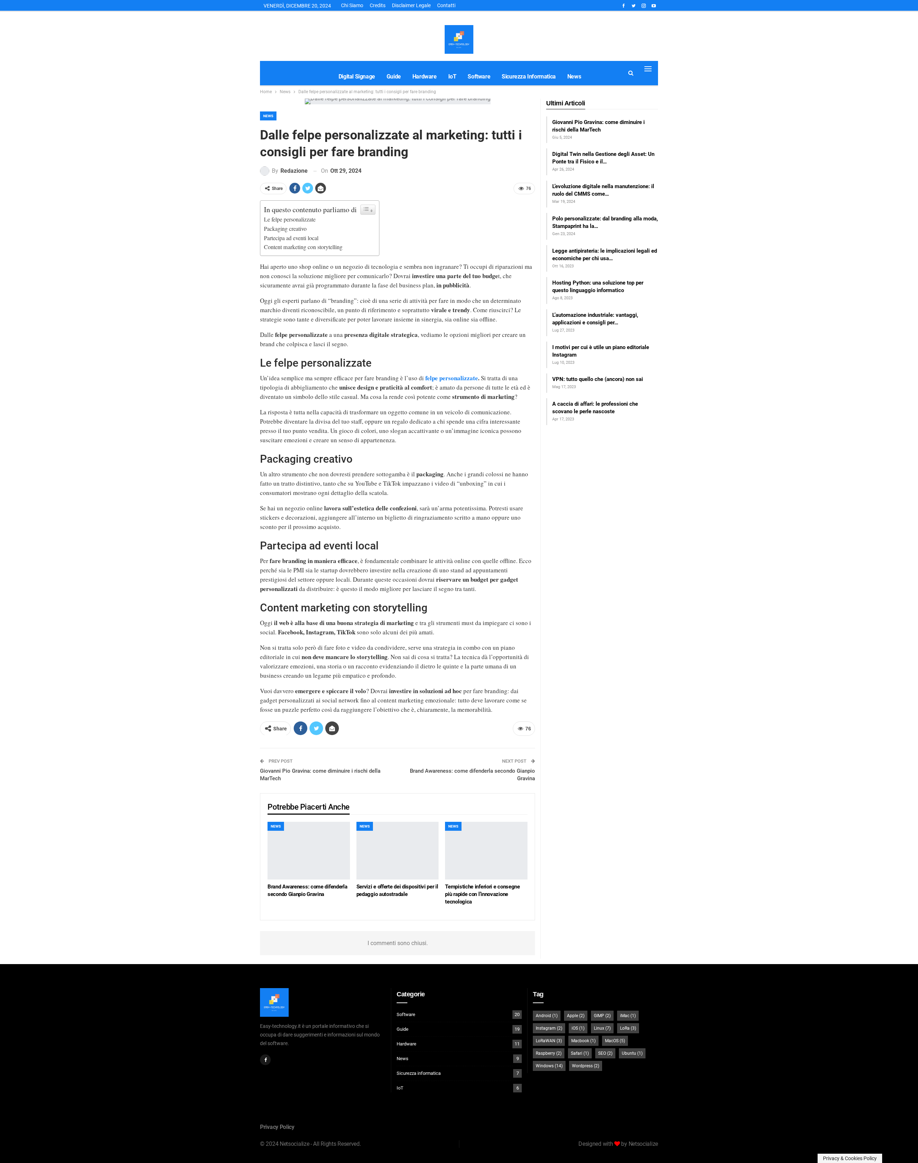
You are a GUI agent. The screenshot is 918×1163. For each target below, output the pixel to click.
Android (547, 1015)
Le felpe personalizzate (290, 219)
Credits (377, 5)
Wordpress (585, 1065)
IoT (452, 76)
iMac (628, 1015)
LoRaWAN (549, 1040)
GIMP (602, 1015)
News (574, 76)
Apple (576, 1015)
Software (479, 76)
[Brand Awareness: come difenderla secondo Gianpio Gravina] (309, 851)
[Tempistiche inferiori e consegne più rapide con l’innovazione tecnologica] (486, 851)
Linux (602, 1028)
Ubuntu (632, 1053)
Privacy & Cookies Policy (850, 1158)
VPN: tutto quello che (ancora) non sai (597, 379)
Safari (580, 1053)
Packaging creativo (285, 229)
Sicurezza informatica (529, 76)
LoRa (628, 1028)
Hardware (424, 76)
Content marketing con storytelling (303, 247)
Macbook (583, 1040)
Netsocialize (643, 1143)
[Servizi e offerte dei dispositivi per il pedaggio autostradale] (397, 851)
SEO (605, 1053)
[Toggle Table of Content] (367, 210)
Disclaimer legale (411, 5)
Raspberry (549, 1053)
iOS (578, 1028)
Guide (394, 76)
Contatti (446, 5)
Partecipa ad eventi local (291, 238)
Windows (549, 1065)
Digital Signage (357, 76)
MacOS (615, 1040)
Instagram (549, 1028)
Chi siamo (352, 5)
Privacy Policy (277, 1127)
